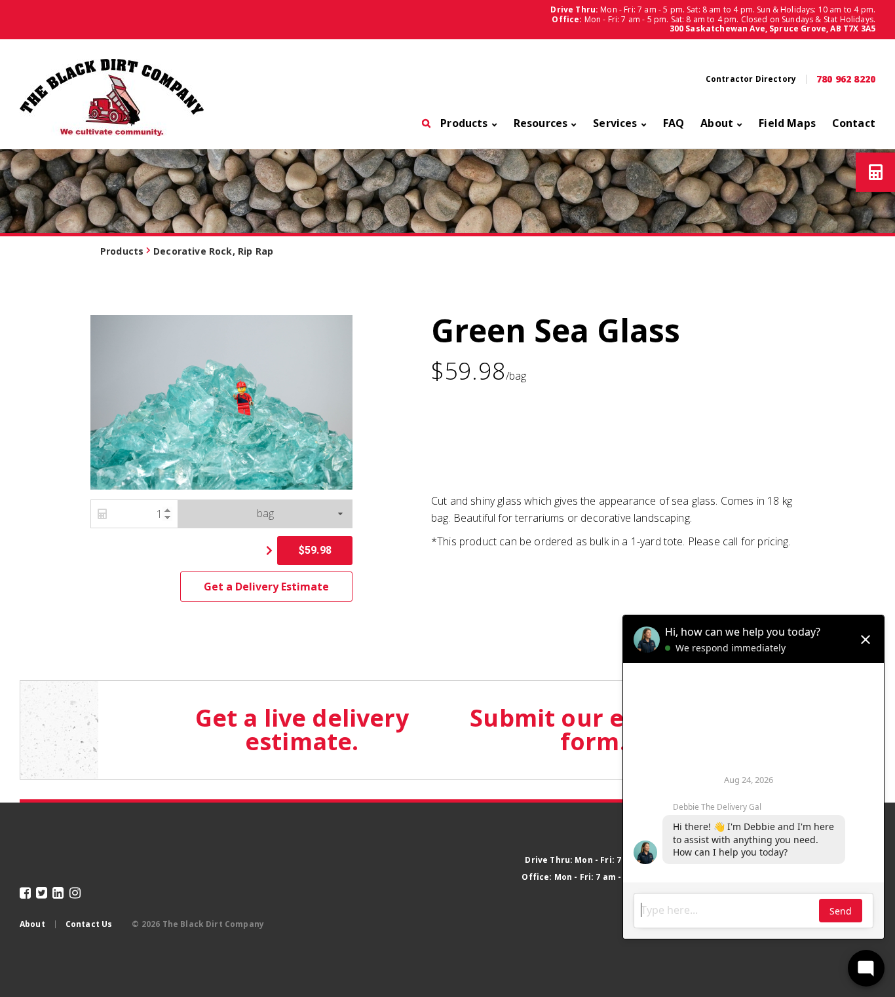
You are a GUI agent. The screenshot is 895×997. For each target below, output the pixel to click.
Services (615, 124)
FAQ (673, 124)
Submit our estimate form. (593, 729)
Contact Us (89, 924)
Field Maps (787, 124)
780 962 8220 (845, 79)
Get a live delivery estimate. (302, 729)
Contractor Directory (751, 79)
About (716, 124)
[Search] (426, 127)
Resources (540, 124)
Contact (853, 124)
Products (463, 124)
